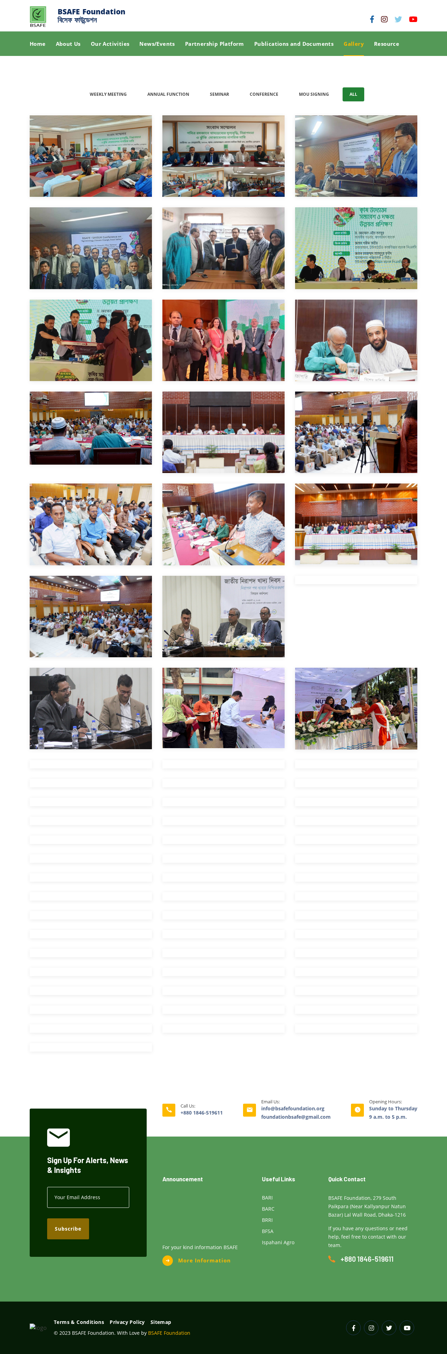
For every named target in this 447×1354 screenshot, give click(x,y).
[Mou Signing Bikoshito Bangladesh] (223, 843)
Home (38, 43)
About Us (68, 43)
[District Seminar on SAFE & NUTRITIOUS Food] (223, 711)
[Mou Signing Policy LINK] (356, 843)
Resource (386, 43)
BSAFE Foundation (169, 1333)
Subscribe (68, 1228)
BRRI (267, 1220)
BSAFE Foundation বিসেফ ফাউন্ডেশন (91, 15)
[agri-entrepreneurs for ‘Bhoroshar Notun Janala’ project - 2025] (356, 251)
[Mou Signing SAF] (356, 824)
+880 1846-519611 (202, 1112)
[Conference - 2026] (91, 159)
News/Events (157, 43)
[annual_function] (91, 957)
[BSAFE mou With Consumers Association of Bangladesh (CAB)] (223, 251)
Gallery (354, 43)
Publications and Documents (294, 43)
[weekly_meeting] (223, 938)
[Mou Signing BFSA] (91, 824)
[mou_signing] (356, 862)
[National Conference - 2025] (356, 343)
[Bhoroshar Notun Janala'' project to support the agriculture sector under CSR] (356, 900)
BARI (267, 1197)
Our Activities (110, 43)
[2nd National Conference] (223, 975)
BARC (268, 1208)
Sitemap (161, 1322)
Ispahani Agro (278, 1242)
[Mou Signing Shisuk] (91, 843)
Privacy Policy (127, 1322)
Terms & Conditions (79, 1322)
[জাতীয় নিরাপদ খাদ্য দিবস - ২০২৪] (223, 619)
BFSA (267, 1231)
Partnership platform (214, 43)
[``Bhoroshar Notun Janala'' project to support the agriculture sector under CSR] (91, 938)
